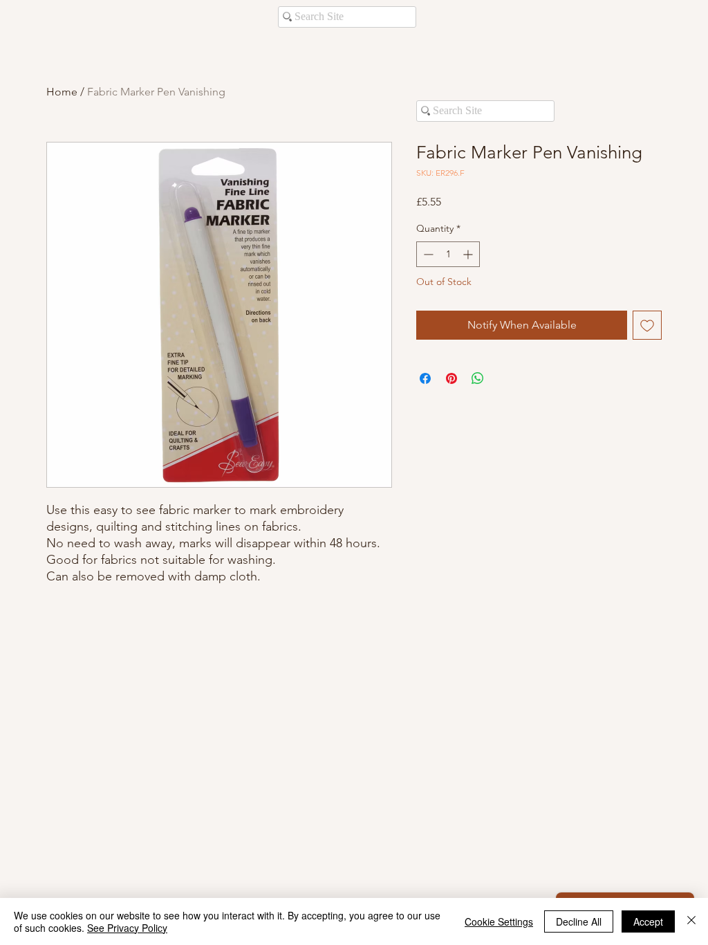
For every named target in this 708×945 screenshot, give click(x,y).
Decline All (579, 921)
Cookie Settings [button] (499, 921)
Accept (648, 921)
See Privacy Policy (127, 928)
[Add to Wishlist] (647, 325)
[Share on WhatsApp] (477, 378)
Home (61, 91)
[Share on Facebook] (425, 378)
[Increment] (469, 254)
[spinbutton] (448, 254)
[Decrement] (427, 254)
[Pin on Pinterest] (451, 378)
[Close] (691, 921)
